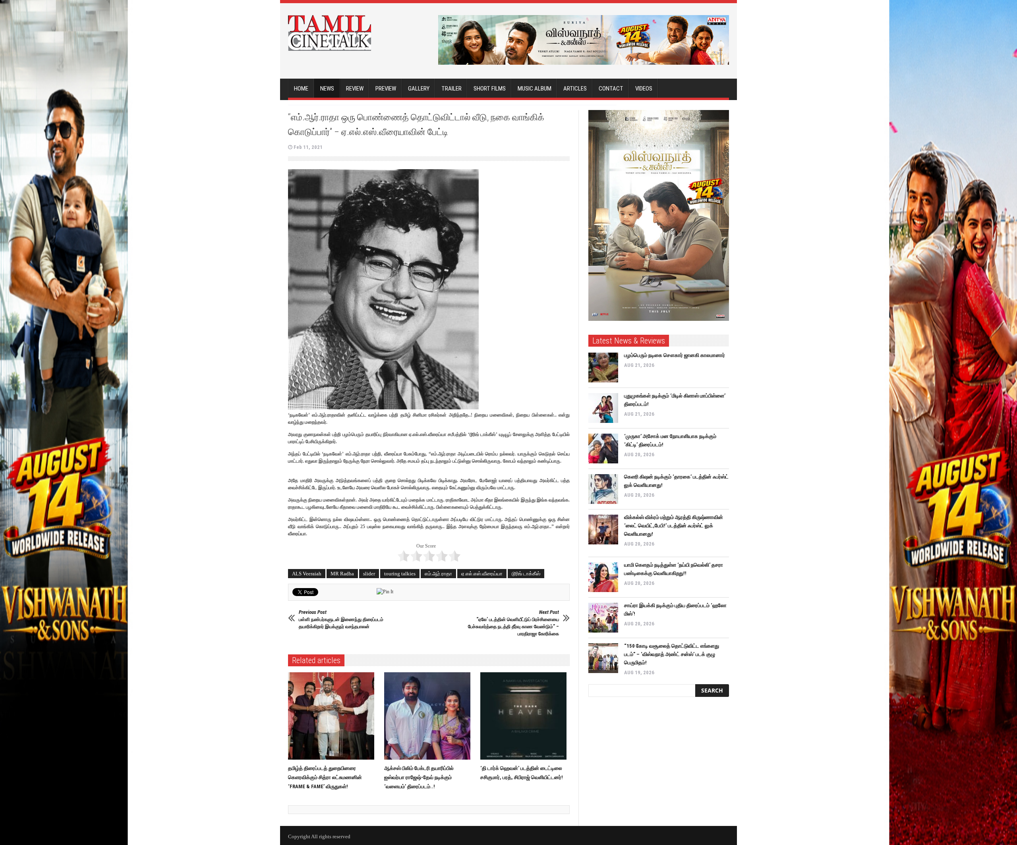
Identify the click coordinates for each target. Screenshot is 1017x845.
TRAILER (451, 88)
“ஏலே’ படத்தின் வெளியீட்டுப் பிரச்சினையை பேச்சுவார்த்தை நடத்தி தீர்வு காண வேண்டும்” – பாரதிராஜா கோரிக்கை (513, 623)
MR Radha (342, 574)
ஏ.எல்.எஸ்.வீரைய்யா (482, 574)
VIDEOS (643, 88)
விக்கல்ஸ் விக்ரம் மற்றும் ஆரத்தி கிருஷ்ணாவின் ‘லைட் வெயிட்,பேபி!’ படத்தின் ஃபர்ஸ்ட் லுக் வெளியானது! (673, 525)
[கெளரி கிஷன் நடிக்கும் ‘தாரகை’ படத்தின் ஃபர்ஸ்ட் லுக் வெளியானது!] (603, 489)
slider (369, 574)
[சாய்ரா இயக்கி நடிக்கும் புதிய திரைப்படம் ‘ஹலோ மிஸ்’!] (603, 618)
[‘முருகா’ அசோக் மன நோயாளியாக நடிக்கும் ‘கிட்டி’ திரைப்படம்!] (603, 448)
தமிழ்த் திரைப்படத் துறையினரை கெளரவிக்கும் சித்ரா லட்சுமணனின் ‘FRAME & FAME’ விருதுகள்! (325, 777)
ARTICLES (575, 88)
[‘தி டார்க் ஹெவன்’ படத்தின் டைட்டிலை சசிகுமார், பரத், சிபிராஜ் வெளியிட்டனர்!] (525, 716)
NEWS (327, 88)
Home (301, 88)
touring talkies (400, 574)
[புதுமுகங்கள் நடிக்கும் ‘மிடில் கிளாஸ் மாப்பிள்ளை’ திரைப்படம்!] (603, 408)
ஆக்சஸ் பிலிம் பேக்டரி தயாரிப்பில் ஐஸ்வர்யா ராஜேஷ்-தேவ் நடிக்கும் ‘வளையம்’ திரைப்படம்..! (419, 777)
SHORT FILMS (490, 88)
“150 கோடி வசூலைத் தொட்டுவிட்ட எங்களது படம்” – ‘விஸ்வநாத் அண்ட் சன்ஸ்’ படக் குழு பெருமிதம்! (671, 654)
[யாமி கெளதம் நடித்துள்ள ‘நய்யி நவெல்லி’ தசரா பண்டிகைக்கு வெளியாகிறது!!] (603, 577)
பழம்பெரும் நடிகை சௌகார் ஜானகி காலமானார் (674, 355)
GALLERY (418, 88)
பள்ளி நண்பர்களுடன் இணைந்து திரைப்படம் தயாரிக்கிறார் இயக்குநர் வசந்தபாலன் (341, 619)
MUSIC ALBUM (534, 88)
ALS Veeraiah (306, 574)
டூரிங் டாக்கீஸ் (526, 574)
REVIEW (354, 88)
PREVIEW (385, 88)
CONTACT (611, 88)
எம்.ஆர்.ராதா (438, 574)
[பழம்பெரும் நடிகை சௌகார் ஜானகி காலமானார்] (603, 367)
